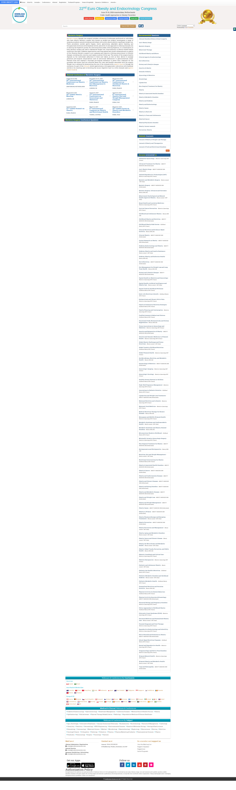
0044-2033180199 (112, 744)
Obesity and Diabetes (145, 101)
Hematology (71, 729)
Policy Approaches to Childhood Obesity (152, 608)
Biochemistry (124, 724)
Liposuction (143, 82)
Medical (104, 729)
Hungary (140, 699)
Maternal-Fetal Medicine (147, 406)
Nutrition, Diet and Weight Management (152, 454)
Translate (190, 27)
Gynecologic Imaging (146, 369)
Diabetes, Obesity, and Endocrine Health (152, 256)
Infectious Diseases (123, 712)
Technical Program (73, 2)
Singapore (141, 690)
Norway (93, 701)
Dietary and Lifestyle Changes (149, 272)
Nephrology (135, 729)
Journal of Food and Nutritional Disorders (152, 147)
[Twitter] (128, 765)
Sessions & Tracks (111, 18)
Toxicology (97, 735)
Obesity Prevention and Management (151, 528)
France (116, 699)
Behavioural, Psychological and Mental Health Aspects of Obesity (152, 197)
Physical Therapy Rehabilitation (101, 714)
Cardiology (163, 724)
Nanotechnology (124, 729)
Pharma (110, 732)
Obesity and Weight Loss (147, 497)
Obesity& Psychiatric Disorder (148, 122)
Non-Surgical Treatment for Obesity (150, 86)
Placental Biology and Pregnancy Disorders (153, 602)
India (95, 690)
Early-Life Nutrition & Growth (148, 294)
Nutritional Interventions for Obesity (151, 460)
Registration (62, 2)
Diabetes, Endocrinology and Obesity (151, 246)
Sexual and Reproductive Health (149, 645)
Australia (71, 690)
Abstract (54, 2)
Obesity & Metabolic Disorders (148, 97)
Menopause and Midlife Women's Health (152, 417)
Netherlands (83, 701)
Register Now (99, 18)
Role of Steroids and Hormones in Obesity (152, 634)
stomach (87, 66)
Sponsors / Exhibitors (101, 2)
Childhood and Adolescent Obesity (150, 214)
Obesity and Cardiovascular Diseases (150, 476)
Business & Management (150, 724)
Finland (108, 699)
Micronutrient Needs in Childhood (150, 433)
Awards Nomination (145, 18)
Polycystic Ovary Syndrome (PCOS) (150, 613)
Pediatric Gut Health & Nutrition (149, 570)
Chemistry (70, 726)
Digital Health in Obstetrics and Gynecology (153, 278)
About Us (29, 2)
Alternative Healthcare (88, 724)
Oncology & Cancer (73, 732)
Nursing (154, 729)
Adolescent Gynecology (147, 158)
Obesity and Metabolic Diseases (149, 492)
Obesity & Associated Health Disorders (151, 93)
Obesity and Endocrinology (148, 104)
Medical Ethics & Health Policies (142, 712)
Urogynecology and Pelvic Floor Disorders (152, 651)
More (167, 150)
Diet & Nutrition (144, 61)
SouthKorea (150, 690)
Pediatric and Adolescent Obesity (150, 565)
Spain (151, 701)
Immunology (81, 729)
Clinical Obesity (144, 235)
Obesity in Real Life (145, 112)
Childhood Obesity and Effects (149, 53)
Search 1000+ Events (128, 26)
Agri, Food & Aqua (72, 724)
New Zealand (120, 690)
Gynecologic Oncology (146, 374)
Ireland (149, 699)
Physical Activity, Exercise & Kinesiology (152, 597)
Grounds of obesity (145, 71)
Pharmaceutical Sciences (145, 732)
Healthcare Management (107, 712)
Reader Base (134, 18)
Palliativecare (84, 714)
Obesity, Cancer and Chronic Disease (150, 538)
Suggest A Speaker (143, 747)
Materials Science (94, 729)
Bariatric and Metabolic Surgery (149, 180)
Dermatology (88, 726)
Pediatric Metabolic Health (148, 581)
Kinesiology (143, 79)
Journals (36, 2)
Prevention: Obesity (145, 130)
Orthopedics (85, 732)
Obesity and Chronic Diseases (148, 481)
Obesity (141, 90)
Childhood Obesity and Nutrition (149, 219)
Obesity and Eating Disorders (148, 486)
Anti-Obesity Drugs (145, 42)
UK (80, 704)
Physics (157, 732)
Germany (124, 699)
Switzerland (72, 704)
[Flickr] (151, 765)
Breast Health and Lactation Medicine (151, 203)
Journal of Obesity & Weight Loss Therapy (152, 139)
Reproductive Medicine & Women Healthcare (137, 714)
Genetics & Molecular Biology (136, 726)
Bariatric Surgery (144, 46)
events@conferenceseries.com (76, 746)
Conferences (46, 2)
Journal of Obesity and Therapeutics (151, 143)
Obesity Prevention (145, 522)
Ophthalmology (72, 714)
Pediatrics (102, 732)
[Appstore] (142, 26)
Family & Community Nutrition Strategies (153, 304)
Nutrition (162, 729)
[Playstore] (140, 26)
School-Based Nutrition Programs (150, 640)
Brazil (78, 684)
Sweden (159, 701)
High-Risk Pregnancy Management (150, 385)
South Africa (142, 701)
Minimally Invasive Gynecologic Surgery (152, 438)
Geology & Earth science (155, 726)
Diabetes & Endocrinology (75, 712)
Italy (156, 699)
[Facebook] (122, 765)
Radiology (117, 714)
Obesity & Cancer (144, 470)
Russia (125, 701)
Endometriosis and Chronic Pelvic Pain (151, 299)
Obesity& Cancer (144, 119)
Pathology (94, 732)
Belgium (78, 699)
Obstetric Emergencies (146, 560)
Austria (71, 699)
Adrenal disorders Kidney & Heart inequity (153, 39)
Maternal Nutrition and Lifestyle (150, 401)
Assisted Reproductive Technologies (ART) (152, 174)
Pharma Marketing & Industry (125, 732)
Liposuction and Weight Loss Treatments (152, 395)
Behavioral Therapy (145, 50)
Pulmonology (80, 735)
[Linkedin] (133, 765)
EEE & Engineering (101, 726)
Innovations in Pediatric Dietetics (150, 390)
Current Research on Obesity (148, 240)
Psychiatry (70, 735)
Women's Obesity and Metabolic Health (152, 661)
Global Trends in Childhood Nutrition (151, 347)
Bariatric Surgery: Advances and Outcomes (152, 190)
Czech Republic (89, 699)
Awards (113, 2)
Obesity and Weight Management (150, 502)
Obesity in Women (145, 511)
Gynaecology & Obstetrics (147, 363)
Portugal (108, 701)
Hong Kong (87, 690)
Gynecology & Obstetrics (147, 75)
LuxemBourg (72, 701)
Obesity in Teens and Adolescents (150, 115)
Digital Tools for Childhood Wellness (151, 288)
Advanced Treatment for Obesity (149, 164)
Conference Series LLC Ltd (112, 779)
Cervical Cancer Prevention (148, 208)
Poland (101, 701)
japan (111, 690)
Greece (133, 699)
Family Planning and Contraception (151, 310)
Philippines (131, 690)
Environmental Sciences (117, 726)
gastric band (119, 64)
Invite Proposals (142, 751)
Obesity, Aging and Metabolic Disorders (152, 533)
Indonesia (103, 690)
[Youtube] (139, 765)
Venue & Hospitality (87, 2)
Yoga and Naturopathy (146, 667)
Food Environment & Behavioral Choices (152, 315)
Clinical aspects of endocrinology (150, 57)
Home (23, 2)
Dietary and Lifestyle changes (149, 64)
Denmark (100, 699)
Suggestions (141, 749)
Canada (71, 684)
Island (162, 699)
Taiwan (71, 693)
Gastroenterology (91, 712)
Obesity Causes (143, 108)
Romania (160, 690)
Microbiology (113, 729)
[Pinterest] (145, 765)
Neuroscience (145, 729)
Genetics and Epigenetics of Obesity (150, 331)
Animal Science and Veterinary (107, 724)
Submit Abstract (89, 18)
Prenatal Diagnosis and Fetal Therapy (151, 624)
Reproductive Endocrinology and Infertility (153, 629)
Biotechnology (135, 724)
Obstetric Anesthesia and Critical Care (151, 554)
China (79, 690)
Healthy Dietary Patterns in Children (151, 379)
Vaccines (106, 735)
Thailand (78, 693)
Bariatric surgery (72, 38)
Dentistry (79, 726)
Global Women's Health (146, 353)
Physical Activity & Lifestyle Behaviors (152, 592)
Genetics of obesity (145, 68)
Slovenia (133, 701)
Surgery (89, 735)
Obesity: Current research (147, 126)
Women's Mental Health (147, 656)
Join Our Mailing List (144, 744)
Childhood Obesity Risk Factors (149, 224)
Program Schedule (123, 18)
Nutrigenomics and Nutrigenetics (150, 449)
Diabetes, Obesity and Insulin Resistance (152, 251)
